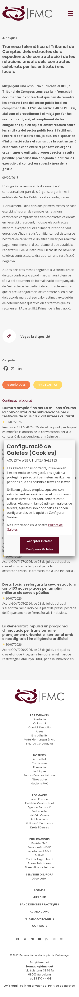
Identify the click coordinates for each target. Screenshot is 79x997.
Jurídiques (39, 771)
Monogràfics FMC (39, 847)
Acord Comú (39, 911)
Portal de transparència (39, 739)
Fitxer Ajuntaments (39, 919)
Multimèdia (39, 811)
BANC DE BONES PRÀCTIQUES (39, 904)
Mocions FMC (39, 783)
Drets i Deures (39, 827)
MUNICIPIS (39, 897)
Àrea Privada (39, 799)
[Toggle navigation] (70, 13)
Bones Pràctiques (39, 863)
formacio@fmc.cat (39, 966)
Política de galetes (61, 986)
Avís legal (11, 986)
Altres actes (40, 779)
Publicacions (39, 819)
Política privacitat (33, 986)
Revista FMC (39, 843)
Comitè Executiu (39, 727)
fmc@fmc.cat (39, 962)
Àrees (39, 731)
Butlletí (39, 855)
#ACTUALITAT (48, 385)
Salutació (39, 719)
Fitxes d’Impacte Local (39, 867)
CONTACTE (39, 926)
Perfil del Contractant (39, 803)
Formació (39, 767)
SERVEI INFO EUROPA (39, 874)
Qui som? (39, 723)
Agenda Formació (39, 807)
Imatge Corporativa (39, 743)
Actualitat (39, 759)
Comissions (39, 763)
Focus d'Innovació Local (39, 775)
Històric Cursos (39, 815)
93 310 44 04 (42, 978)
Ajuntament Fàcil (39, 851)
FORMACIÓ (39, 795)
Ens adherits (39, 735)
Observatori (39, 878)
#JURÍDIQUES (16, 385)
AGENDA (39, 890)
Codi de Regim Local (39, 859)
